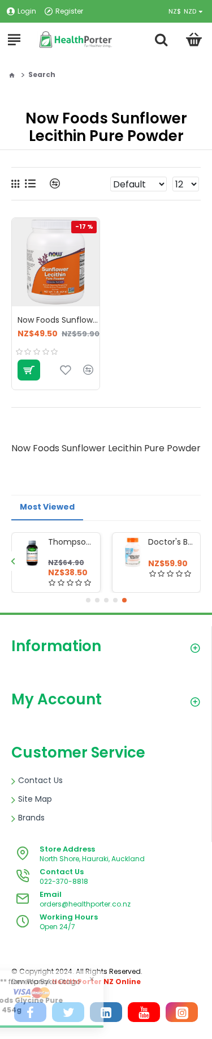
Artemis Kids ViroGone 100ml (54, 542)
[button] (13, 561)
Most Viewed (47, 506)
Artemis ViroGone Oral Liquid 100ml (154, 542)
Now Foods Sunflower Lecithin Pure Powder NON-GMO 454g (58, 320)
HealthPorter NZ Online (96, 981)
